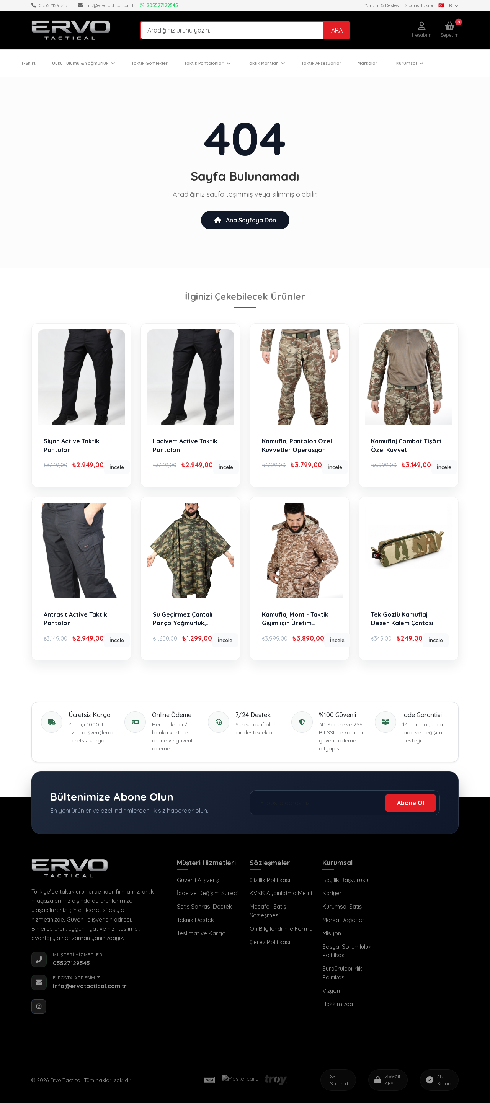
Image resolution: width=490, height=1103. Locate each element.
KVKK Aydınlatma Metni (281, 893)
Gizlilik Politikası (270, 880)
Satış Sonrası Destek (204, 906)
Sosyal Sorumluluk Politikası (346, 951)
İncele (116, 467)
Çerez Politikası (270, 942)
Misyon (331, 933)
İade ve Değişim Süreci (207, 893)
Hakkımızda (337, 1004)
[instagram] (38, 1006)
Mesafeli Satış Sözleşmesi (268, 911)
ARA (337, 30)
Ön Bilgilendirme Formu (281, 928)
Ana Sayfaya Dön (250, 220)
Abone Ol (410, 803)
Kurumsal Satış (342, 906)
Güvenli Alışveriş (198, 880)
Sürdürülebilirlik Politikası (342, 973)
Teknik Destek (195, 919)
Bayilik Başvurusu (345, 880)
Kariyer (332, 893)
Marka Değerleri (344, 919)
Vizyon (331, 990)
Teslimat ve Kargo (201, 933)
